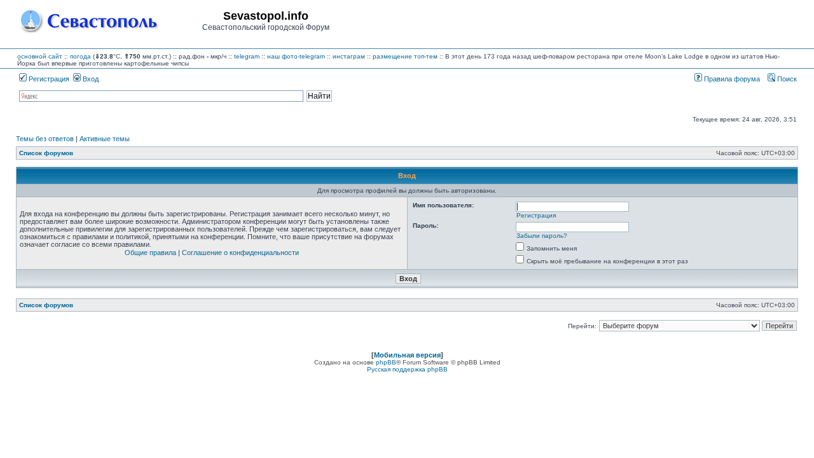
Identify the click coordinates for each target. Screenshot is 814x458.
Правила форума (731, 79)
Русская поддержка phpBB (407, 369)
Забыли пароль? (541, 235)
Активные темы (104, 138)
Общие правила (150, 252)
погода (80, 56)
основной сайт (39, 56)
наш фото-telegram (296, 56)
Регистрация (48, 79)
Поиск (786, 79)
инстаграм (349, 56)
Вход (90, 79)
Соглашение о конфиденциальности (240, 252)
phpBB (386, 362)
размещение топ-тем (405, 56)
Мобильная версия (407, 355)
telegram (246, 56)
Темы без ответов (45, 138)
